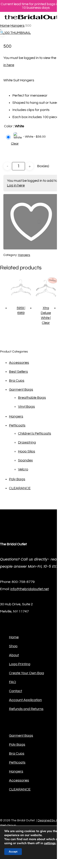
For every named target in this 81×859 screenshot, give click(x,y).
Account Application (25, 700)
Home (5, 25)
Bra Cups (16, 380)
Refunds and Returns (26, 709)
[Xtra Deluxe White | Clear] (46, 288)
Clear (15, 143)
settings (50, 843)
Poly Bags (17, 479)
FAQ (12, 682)
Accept (13, 851)
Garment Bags (21, 389)
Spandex (25, 460)
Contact (15, 691)
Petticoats (17, 425)
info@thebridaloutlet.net (29, 589)
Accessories (19, 362)
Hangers (17, 25)
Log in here (16, 185)
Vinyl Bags (26, 406)
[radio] (26, 137)
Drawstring (27, 442)
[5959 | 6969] (21, 288)
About (14, 655)
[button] (2, 32)
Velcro (23, 469)
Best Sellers (18, 371)
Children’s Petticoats (34, 433)
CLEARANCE (20, 488)
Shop (13, 646)
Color (8, 126)
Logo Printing (19, 664)
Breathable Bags (32, 397)
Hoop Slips (26, 451)
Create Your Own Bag (26, 673)
